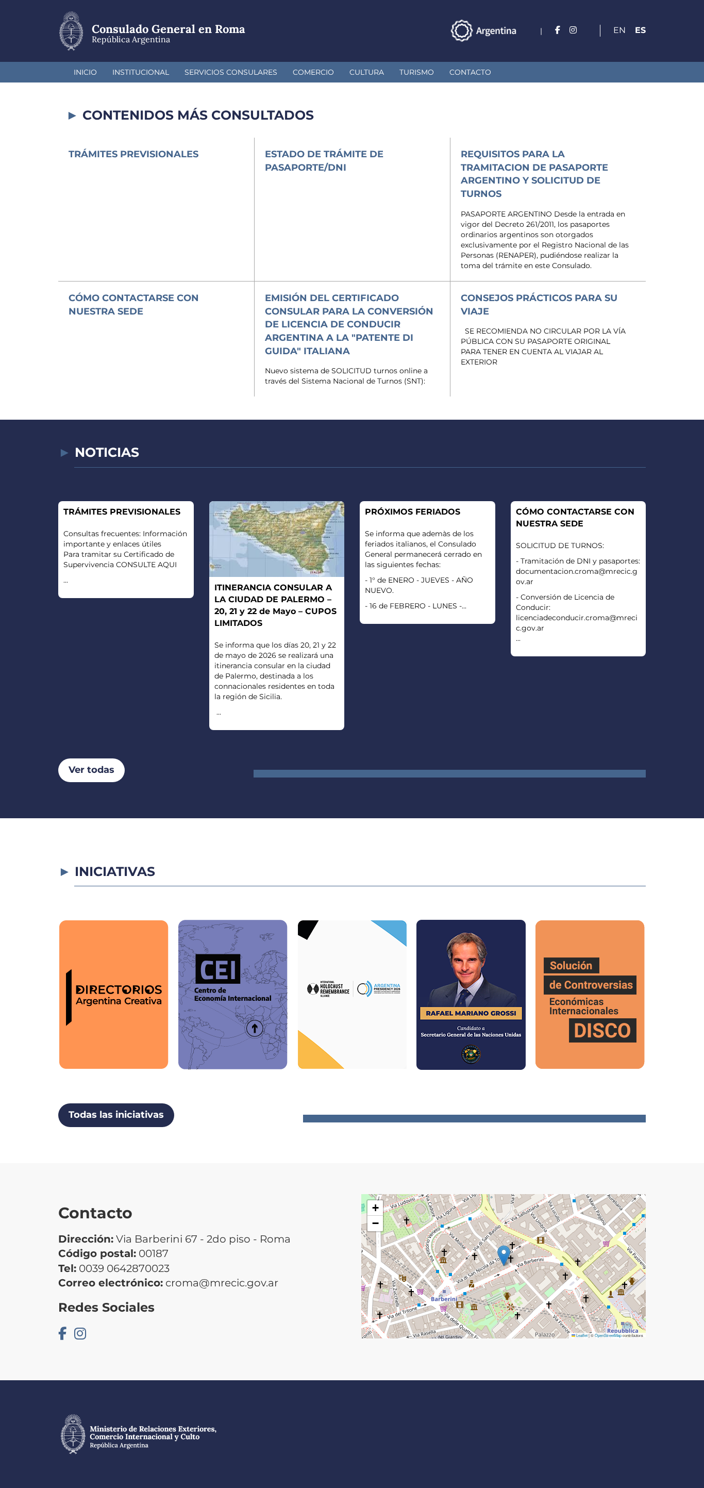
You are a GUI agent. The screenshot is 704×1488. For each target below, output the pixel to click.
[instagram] (573, 30)
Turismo (416, 72)
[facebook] (557, 30)
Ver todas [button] (91, 769)
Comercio (313, 72)
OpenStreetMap (608, 1335)
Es (640, 30)
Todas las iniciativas (116, 1114)
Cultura (366, 72)
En (619, 30)
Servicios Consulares (231, 72)
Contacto (470, 72)
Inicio (85, 72)
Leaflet (581, 1335)
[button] (503, 1255)
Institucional (140, 72)
